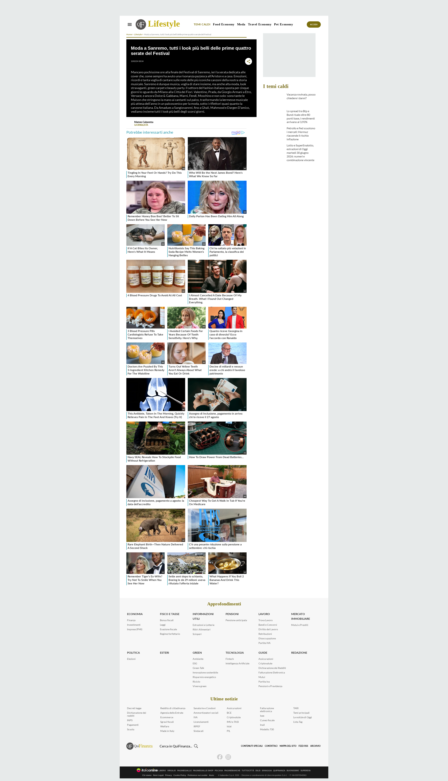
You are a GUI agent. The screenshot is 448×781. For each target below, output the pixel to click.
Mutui (261, 677)
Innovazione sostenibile (205, 672)
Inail (262, 724)
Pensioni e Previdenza (270, 686)
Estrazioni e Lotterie (203, 624)
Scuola (130, 729)
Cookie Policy (179, 775)
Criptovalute (265, 663)
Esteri (164, 652)
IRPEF (197, 726)
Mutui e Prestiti (299, 624)
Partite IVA (264, 642)
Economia (135, 614)
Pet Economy (283, 24)
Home (129, 34)
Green (197, 652)
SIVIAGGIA (267, 771)
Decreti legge (134, 708)
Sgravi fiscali (167, 721)
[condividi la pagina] (248, 61)
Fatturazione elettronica (267, 710)
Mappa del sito (288, 746)
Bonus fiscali (167, 620)
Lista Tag (297, 721)
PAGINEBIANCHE (232, 771)
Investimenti (134, 624)
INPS (129, 720)
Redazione (299, 652)
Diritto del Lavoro (268, 629)
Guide (262, 652)
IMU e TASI (233, 721)
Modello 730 (267, 729)
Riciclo (196, 681)
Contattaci (271, 746)
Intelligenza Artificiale (237, 663)
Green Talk (198, 667)
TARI (296, 708)
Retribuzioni (265, 633)
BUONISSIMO (293, 771)
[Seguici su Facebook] (220, 757)
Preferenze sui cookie (197, 775)
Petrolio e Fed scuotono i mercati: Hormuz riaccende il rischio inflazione (301, 133)
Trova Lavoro (265, 620)
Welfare (164, 726)
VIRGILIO (171, 771)
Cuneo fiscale (267, 720)
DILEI (257, 771)
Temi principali (301, 712)
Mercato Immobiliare (300, 616)
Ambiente (198, 658)
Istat (229, 726)
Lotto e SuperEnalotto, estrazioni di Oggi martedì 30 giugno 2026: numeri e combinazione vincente (300, 152)
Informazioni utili (203, 616)
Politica (133, 652)
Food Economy (223, 24)
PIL (228, 730)
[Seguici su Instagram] (228, 757)
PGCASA (219, 771)
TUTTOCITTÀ (248, 771)
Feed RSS (303, 746)
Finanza (131, 620)
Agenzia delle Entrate (171, 712)
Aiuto (211, 775)
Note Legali (158, 775)
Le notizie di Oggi (302, 717)
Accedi (314, 25)
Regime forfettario (170, 633)
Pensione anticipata (236, 620)
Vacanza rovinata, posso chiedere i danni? (301, 96)
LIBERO (162, 771)
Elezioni (131, 658)
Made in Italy (167, 730)
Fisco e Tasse (169, 614)
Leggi (163, 624)
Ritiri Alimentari (202, 629)
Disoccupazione (267, 638)
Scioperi (197, 633)
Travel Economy (260, 24)
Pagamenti (133, 724)
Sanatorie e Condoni (205, 708)
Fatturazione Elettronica (271, 672)
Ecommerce (166, 717)
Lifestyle (164, 24)
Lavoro (264, 614)
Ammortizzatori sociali (206, 712)
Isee (262, 715)
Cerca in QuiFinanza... (176, 746)
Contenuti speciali (252, 746)
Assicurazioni (265, 658)
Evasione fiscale (168, 629)
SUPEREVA (305, 771)
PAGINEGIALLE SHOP (203, 771)
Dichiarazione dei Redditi (272, 667)
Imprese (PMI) (134, 629)
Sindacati (199, 730)
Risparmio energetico (204, 677)
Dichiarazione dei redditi (136, 714)
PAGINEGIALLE (184, 771)
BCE (229, 712)
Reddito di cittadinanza (172, 708)
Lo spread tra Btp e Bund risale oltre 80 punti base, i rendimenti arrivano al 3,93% (301, 116)
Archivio (315, 746)
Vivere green (199, 686)
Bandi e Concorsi (267, 624)
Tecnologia (235, 652)
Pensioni (232, 614)
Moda (241, 24)
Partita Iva (264, 681)
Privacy (168, 775)
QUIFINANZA (279, 771)
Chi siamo (147, 775)
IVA (196, 717)
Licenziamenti (201, 721)
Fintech (230, 658)
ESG (195, 663)
